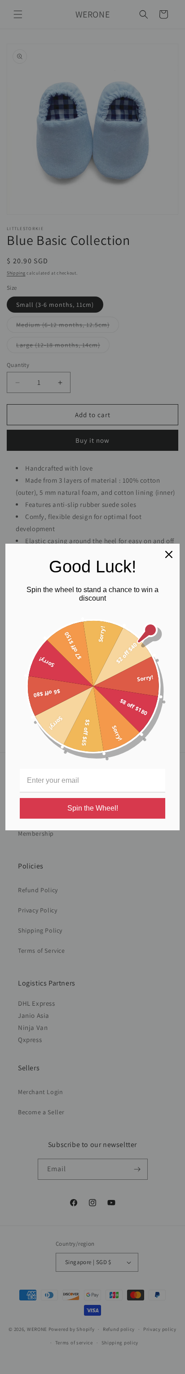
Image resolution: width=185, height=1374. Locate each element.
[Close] (169, 554)
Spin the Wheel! (92, 808)
